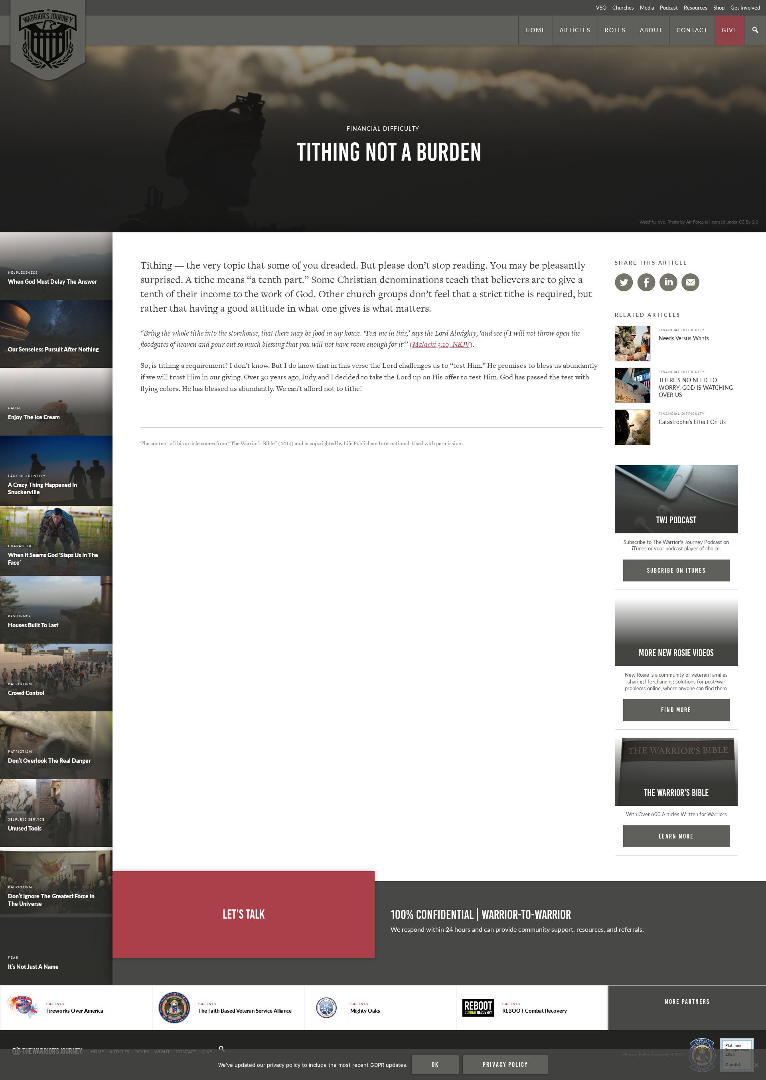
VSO (601, 7)
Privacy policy (505, 1064)
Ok (435, 1064)
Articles (575, 30)
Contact (692, 30)
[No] (756, 1065)
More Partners (687, 1001)
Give (729, 30)
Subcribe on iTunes (676, 570)
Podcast (669, 7)
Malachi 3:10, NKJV (441, 344)
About (651, 30)
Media (647, 7)
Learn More (676, 836)
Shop (719, 7)
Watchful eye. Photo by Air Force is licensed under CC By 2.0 (699, 221)
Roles (615, 30)
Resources (695, 7)
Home (535, 30)
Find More (676, 709)
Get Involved (745, 7)
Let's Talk (244, 914)
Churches (623, 7)
